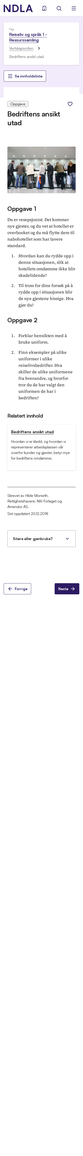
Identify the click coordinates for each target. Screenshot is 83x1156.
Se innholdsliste (28, 76)
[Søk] (59, 8)
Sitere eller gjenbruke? (33, 538)
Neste (63, 588)
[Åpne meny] (73, 8)
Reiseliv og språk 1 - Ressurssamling (28, 37)
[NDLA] (18, 8)
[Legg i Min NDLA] (70, 103)
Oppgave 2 (22, 320)
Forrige (21, 588)
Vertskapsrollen (21, 48)
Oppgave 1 (21, 208)
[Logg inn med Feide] (44, 8)
